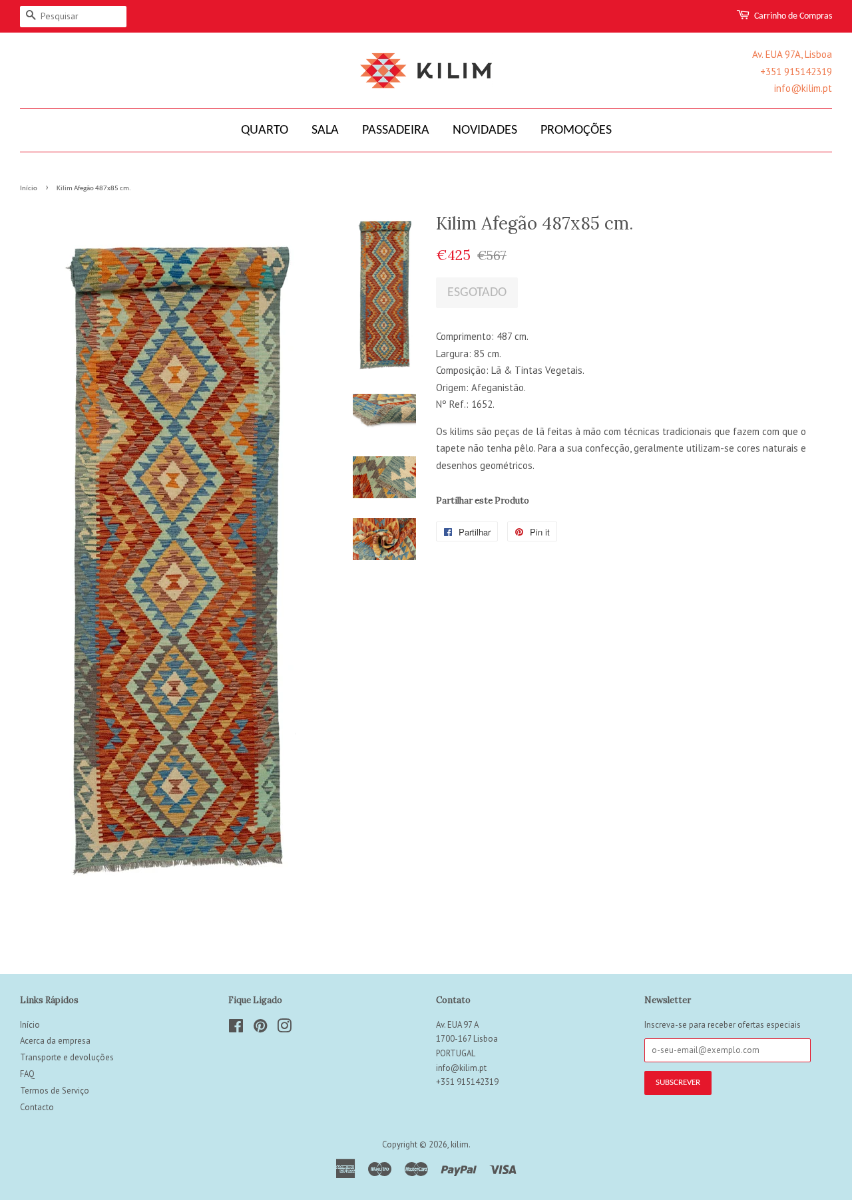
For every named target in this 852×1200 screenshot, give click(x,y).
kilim (460, 1144)
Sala (325, 130)
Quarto (264, 130)
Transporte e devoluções (67, 1057)
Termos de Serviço (54, 1090)
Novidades (485, 130)
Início (28, 188)
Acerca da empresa (55, 1040)
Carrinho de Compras (793, 16)
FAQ (27, 1074)
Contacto (37, 1107)
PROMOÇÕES (576, 130)
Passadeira (395, 130)
